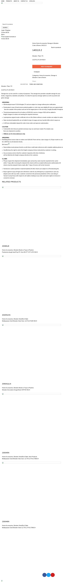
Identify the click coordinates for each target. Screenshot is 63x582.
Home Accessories (41, 43)
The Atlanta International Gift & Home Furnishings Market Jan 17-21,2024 (11, 552)
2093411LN (6, 384)
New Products (33, 456)
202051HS (6, 315)
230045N (5, 453)
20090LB (5, 246)
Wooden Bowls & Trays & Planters (24, 250)
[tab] (24, 84)
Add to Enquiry (46, 66)
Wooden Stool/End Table (21, 319)
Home (34, 43)
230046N (5, 522)
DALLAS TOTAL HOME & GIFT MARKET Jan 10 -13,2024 (11, 564)
